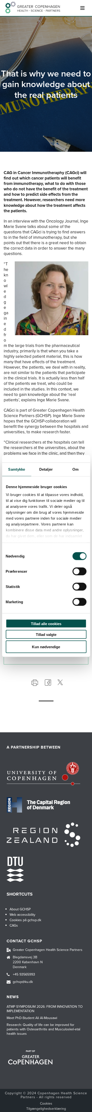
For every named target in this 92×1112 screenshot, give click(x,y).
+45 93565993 (24, 974)
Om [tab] (75, 469)
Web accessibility (22, 914)
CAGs (14, 925)
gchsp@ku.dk (23, 982)
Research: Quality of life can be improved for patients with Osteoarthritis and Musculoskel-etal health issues (43, 1029)
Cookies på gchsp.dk (25, 920)
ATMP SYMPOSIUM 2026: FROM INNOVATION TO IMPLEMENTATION (45, 1009)
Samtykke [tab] (16, 469)
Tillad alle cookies (46, 624)
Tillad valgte (46, 634)
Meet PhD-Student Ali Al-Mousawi (32, 1018)
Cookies (46, 1104)
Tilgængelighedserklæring (46, 1109)
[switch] (79, 571)
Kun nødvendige (46, 647)
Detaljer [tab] (46, 469)
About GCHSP (20, 909)
